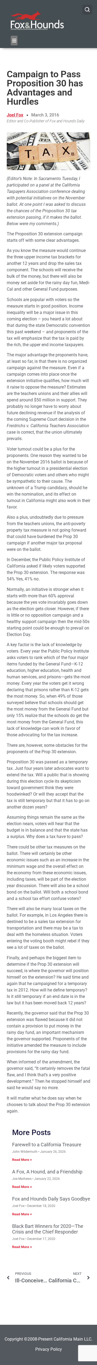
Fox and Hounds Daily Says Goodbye (51, 1199)
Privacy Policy (48, 1349)
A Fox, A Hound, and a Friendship (47, 1171)
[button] (14, 40)
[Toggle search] (87, 9)
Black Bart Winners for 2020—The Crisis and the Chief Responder (47, 1229)
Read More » (22, 1160)
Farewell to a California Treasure (46, 1144)
